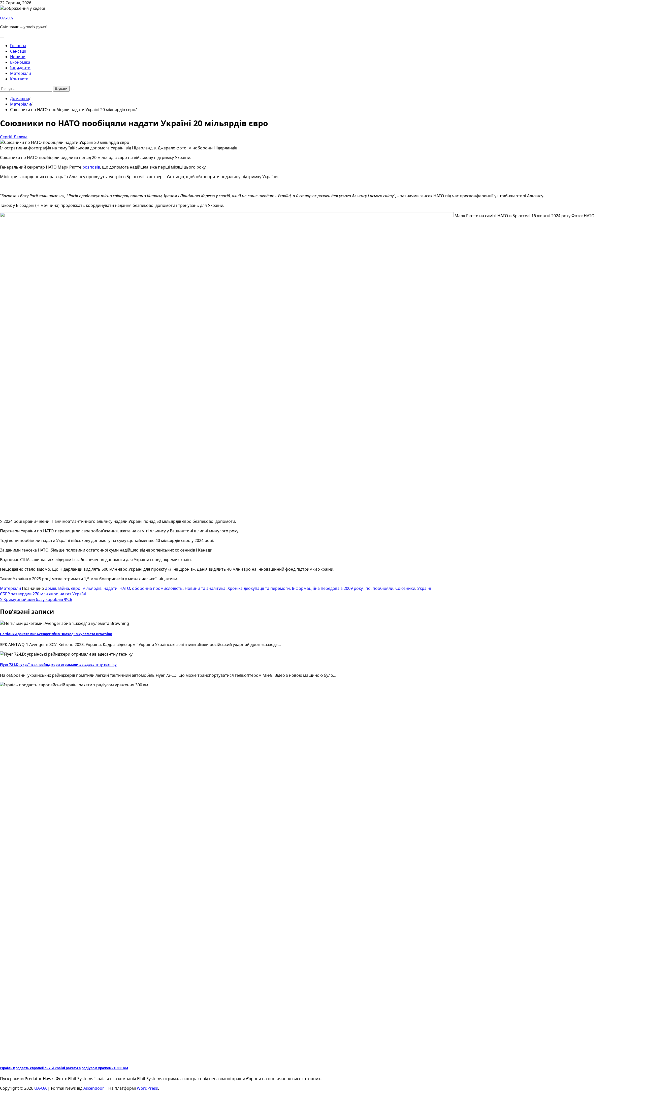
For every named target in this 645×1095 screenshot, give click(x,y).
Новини (17, 56)
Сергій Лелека (13, 137)
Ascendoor (93, 1088)
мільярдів (92, 588)
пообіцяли (383, 588)
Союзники (405, 588)
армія (50, 588)
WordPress (147, 1088)
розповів (91, 167)
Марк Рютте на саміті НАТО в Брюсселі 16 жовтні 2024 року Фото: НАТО (524, 215)
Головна (18, 45)
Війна (63, 588)
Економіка (20, 62)
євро (75, 588)
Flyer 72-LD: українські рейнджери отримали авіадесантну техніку (58, 664)
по (368, 588)
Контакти (19, 79)
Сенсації (18, 51)
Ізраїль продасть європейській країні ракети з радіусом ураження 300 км (64, 1068)
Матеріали (20, 73)
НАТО (124, 588)
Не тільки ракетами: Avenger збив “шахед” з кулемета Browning (56, 634)
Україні (424, 588)
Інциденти (20, 68)
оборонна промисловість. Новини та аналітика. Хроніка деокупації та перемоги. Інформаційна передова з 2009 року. (248, 588)
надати (110, 588)
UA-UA (6, 18)
